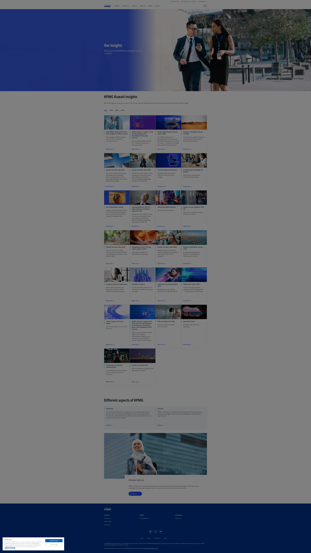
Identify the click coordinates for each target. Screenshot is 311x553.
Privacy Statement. (10, 548)
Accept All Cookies (54, 540)
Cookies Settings (54, 544)
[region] (33, 543)
